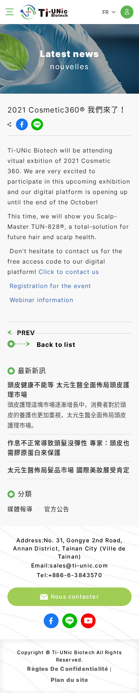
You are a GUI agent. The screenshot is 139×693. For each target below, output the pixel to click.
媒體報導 (20, 509)
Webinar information (41, 300)
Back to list (56, 344)
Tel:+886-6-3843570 (69, 575)
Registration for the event (50, 285)
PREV (26, 333)
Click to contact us (69, 271)
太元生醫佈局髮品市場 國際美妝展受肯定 (68, 470)
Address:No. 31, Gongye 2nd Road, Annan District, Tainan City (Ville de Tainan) (69, 548)
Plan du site (69, 679)
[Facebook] (22, 124)
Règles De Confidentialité (67, 668)
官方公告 (56, 509)
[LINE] (37, 124)
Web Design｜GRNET (89, 678)
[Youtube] (88, 620)
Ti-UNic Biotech (43, 12)
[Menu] (11, 11)
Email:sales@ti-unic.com (69, 565)
